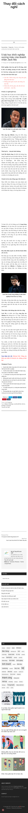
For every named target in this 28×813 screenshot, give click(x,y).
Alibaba (6, 404)
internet (15, 657)
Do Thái (18, 654)
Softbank (3, 405)
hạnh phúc (9, 657)
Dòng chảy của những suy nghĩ (8, 596)
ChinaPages (11, 404)
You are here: (4, 47)
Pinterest (4, 399)
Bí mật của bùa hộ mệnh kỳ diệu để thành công (12, 588)
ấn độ (12, 687)
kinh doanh (6, 664)
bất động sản (13, 651)
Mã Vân (19, 404)
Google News (8, 563)
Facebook (15, 397)
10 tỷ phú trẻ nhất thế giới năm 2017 (10, 536)
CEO (19, 651)
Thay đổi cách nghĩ (14, 5)
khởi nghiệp (20, 660)
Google (3, 657)
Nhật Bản (10, 671)
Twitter (10, 397)
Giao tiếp (23, 654)
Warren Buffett (20, 685)
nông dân (15, 671)
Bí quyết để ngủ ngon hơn (7, 590)
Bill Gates (18, 648)
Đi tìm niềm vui (4, 604)
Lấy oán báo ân (4, 606)
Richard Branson (5, 674)
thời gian (16, 681)
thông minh (16, 678)
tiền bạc (3, 685)
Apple (13, 648)
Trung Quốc (8, 405)
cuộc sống (4, 654)
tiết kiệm (20, 681)
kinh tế (14, 664)
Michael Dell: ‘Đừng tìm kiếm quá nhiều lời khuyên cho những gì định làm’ (14, 358)
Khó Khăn (12, 660)
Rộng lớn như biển (5, 593)
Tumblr (8, 399)
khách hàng (4, 660)
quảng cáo (21, 671)
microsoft (11, 668)
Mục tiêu (17, 668)
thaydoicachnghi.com (18, 786)
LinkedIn (19, 397)
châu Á (23, 651)
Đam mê (3, 687)
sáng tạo (19, 674)
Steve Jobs (12, 674)
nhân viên (4, 671)
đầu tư (8, 687)
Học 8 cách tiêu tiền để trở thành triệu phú (16, 540)
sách (25, 787)
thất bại (4, 681)
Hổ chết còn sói (5, 601)
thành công (7, 678)
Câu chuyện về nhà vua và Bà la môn (9, 598)
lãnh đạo (19, 664)
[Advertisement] (14, 24)
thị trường (11, 681)
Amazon (8, 648)
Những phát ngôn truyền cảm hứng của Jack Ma (14, 378)
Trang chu (10, 47)
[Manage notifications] (3, 810)
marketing (5, 668)
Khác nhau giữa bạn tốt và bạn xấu (12, 774)
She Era (23, 404)
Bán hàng (5, 651)
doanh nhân (11, 654)
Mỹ (22, 668)
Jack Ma (16, 404)
